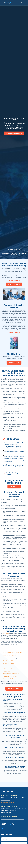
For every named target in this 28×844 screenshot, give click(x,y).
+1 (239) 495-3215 (5, 800)
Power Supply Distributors (9, 660)
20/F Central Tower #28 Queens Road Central (12, 819)
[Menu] (26, 3)
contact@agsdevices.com (7, 802)
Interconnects (6, 671)
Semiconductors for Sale (9, 663)
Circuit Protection (7, 668)
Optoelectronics (7, 666)
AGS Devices (6, 633)
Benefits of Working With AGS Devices (14, 473)
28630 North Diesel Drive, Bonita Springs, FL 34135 (13, 797)
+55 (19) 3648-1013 (6, 812)
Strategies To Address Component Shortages (12, 439)
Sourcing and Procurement (9, 650)
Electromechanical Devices (9, 679)
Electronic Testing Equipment (10, 676)
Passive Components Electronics (11, 673)
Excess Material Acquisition (9, 655)
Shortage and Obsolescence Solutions (12, 652)
